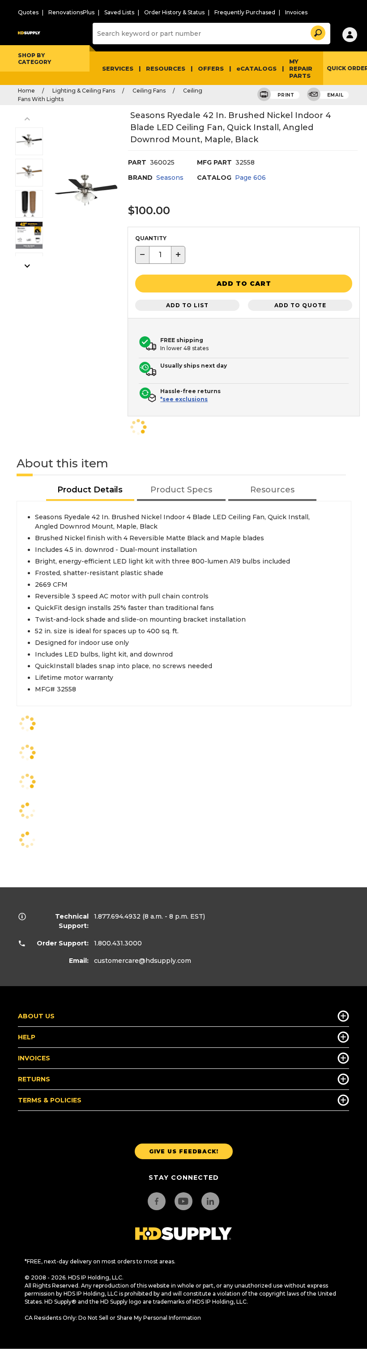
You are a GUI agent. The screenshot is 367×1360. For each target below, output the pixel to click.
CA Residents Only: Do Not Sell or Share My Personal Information (113, 1317)
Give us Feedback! (183, 1151)
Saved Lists (119, 12)
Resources (165, 68)
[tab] (90, 490)
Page (250, 178)
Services (117, 68)
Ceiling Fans (149, 90)
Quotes (28, 12)
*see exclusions (184, 399)
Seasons (170, 178)
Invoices (296, 12)
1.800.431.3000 (118, 943)
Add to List (187, 305)
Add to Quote (300, 305)
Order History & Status (174, 12)
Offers (211, 68)
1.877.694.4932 (117, 916)
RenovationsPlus (71, 12)
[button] (317, 31)
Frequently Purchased (244, 12)
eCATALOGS (256, 68)
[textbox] (160, 254)
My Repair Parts (300, 68)
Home (26, 90)
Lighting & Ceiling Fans (83, 90)
